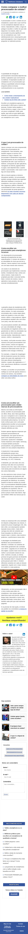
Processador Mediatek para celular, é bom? (12, 876)
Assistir (14, 894)
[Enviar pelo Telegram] (14, 17)
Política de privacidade (7, 927)
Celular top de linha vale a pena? (15, 100)
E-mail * (5, 774)
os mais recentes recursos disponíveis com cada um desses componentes (13, 193)
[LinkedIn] (24, 634)
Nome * (5, 767)
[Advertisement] (14, 57)
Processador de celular (14, 752)
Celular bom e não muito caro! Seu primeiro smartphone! (13, 848)
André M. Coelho (5, 13)
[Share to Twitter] (17, 17)
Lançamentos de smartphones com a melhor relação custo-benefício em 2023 (13, 869)
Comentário (7, 781)
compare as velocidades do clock (12, 376)
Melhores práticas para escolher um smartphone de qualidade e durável (12, 836)
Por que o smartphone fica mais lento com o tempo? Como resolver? (14, 861)
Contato (20, 923)
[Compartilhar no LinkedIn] (21, 17)
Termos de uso (20, 926)
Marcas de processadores (14, 749)
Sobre (22, 931)
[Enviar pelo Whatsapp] (7, 17)
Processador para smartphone (14, 755)
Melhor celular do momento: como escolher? (12, 854)
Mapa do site (7, 923)
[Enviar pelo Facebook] (10, 17)
